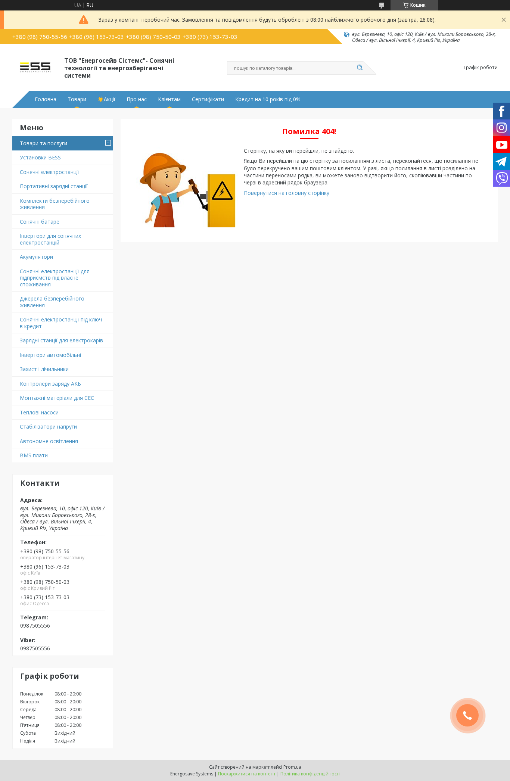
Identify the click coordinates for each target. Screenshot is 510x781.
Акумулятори (36, 256)
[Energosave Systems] (34, 67)
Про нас (137, 99)
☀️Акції (106, 99)
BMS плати (34, 455)
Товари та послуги (43, 143)
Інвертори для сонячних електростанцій (50, 239)
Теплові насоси (39, 412)
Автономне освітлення (49, 441)
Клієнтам (169, 99)
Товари (77, 99)
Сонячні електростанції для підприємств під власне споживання (55, 278)
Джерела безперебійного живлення (52, 302)
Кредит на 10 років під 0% (268, 99)
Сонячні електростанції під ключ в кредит (61, 323)
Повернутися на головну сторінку (286, 192)
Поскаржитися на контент (247, 774)
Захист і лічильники (44, 369)
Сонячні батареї (40, 221)
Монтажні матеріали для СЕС (57, 397)
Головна (45, 99)
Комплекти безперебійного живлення (55, 204)
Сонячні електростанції (49, 171)
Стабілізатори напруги (48, 426)
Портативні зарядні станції (54, 186)
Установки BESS (40, 157)
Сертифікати (208, 99)
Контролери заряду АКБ (50, 383)
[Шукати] (359, 68)
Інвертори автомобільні (50, 354)
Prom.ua (292, 767)
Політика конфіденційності (310, 774)
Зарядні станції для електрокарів (61, 340)
